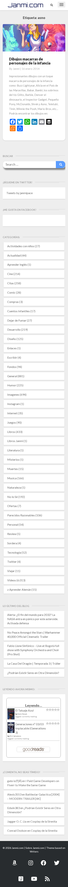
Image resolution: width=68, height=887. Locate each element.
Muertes (12, 469)
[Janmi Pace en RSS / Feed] (47, 877)
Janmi (16, 68)
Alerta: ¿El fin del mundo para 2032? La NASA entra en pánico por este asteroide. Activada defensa (32, 619)
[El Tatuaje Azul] (11, 715)
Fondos (11, 366)
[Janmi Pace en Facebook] (43, 861)
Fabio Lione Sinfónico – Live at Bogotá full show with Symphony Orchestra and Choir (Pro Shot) (33, 650)
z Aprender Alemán (19, 589)
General (12, 376)
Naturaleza (14, 487)
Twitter (12, 561)
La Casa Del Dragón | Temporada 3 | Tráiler (34, 663)
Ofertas (12, 506)
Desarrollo (13, 329)
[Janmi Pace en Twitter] (56, 861)
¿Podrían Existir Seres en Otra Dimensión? (33, 672)
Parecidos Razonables (21, 515)
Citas (10, 283)
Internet (12, 413)
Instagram (13, 404)
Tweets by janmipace (19, 193)
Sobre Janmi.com (34, 847)
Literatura (13, 450)
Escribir (12, 357)
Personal (12, 524)
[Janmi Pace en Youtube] (34, 877)
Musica (12, 478)
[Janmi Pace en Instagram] (31, 861)
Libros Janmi (15, 441)
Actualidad (14, 255)
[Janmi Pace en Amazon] (14, 861)
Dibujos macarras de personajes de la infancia (29, 61)
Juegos (11, 422)
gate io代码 (14, 781)
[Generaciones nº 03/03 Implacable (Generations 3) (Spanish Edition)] (11, 728)
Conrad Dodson (17, 830)
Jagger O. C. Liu (16, 821)
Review (11, 534)
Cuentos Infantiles (18, 311)
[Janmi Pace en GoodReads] (21, 877)
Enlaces (12, 348)
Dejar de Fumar (16, 320)
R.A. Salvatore (15, 736)
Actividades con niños (20, 246)
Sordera (12, 543)
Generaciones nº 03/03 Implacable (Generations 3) (30, 728)
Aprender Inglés (17, 264)
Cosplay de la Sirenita (43, 821)
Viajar (11, 571)
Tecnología (14, 552)
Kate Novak (22, 714)
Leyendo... (33, 705)
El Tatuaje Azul (24, 710)
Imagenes (13, 394)
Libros (11, 431)
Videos (11, 580)
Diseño (11, 339)
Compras (13, 301)
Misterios (13, 459)
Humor (11, 385)
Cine (10, 274)
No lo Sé (12, 496)
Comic (11, 292)
